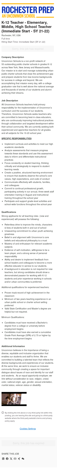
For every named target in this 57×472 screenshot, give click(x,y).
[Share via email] (15, 459)
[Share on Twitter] (11, 459)
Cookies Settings (28, 428)
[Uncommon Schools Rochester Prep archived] (28, 10)
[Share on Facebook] (7, 459)
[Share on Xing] (19, 459)
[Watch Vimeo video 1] (14, 399)
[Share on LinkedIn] (3, 459)
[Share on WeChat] (23, 459)
